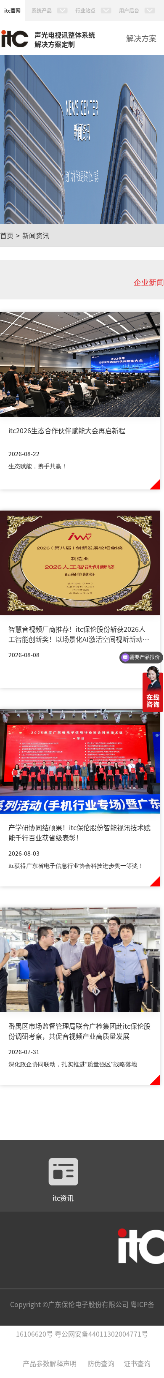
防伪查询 (100, 1363)
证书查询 (137, 1363)
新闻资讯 (35, 235)
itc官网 (12, 10)
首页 (6, 235)
